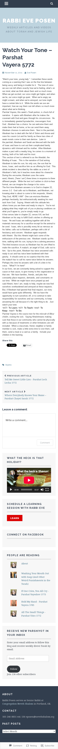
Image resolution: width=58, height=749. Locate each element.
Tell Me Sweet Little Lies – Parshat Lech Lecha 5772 (26, 379)
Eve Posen (31, 72)
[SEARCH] (52, 4)
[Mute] (42, 489)
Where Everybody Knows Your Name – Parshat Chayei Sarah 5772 (25, 395)
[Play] (11, 489)
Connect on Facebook (25, 534)
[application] (29, 480)
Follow (13, 668)
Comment (45, 442)
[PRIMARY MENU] (6, 4)
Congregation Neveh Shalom (17, 703)
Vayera (8, 365)
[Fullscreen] (47, 489)
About (24, 563)
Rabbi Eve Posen (29, 20)
